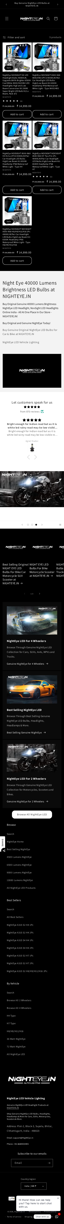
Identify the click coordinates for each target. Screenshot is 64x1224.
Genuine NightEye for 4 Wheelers (25, 663)
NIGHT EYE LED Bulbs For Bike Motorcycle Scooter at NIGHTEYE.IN (42, 570)
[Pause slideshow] (60, 524)
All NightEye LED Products (21, 887)
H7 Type (11, 1023)
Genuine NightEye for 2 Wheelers (25, 801)
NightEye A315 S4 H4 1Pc (20, 940)
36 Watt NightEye (16, 1038)
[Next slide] (42, 524)
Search (10, 833)
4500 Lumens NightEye (19, 856)
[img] (32, 407)
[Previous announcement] (6, 4)
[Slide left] (24, 593)
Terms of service (14, 1216)
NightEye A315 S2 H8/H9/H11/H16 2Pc (27, 971)
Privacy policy (50, 1211)
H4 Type (11, 1015)
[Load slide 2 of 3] (32, 525)
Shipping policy (32, 1216)
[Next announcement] (57, 4)
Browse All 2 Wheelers (19, 1000)
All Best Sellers (15, 917)
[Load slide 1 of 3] (28, 525)
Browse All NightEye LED (32, 814)
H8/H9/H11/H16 (15, 1031)
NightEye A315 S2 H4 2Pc (20, 932)
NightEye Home (15, 841)
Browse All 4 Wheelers (19, 1008)
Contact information (51, 1216)
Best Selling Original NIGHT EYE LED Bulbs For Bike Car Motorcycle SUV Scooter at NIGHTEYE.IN (16, 574)
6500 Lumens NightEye (19, 864)
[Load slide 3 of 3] (36, 525)
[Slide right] (39, 593)
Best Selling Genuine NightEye (24, 732)
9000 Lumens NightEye (19, 872)
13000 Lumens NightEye (20, 880)
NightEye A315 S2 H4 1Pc (20, 924)
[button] (7, 18)
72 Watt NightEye (16, 1046)
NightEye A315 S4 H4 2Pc (20, 947)
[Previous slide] (22, 524)
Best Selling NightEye (18, 849)
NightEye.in (19, 1211)
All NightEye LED (16, 1054)
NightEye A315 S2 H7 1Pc (20, 955)
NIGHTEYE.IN (13, 1107)
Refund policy (35, 1211)
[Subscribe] (49, 1163)
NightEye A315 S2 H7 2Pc (20, 963)
